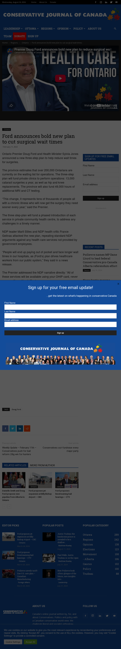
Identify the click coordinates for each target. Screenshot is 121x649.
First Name (9, 302)
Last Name (9, 311)
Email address (11, 320)
